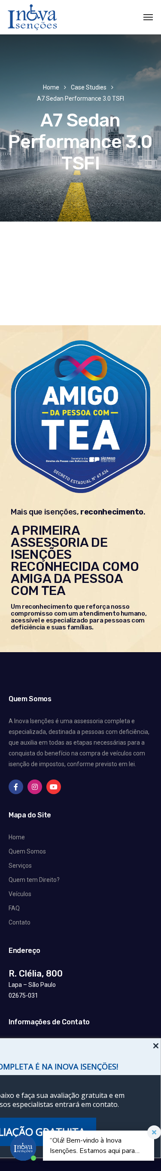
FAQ (14, 908)
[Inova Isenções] (32, 17)
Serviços (20, 865)
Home (51, 87)
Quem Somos (27, 851)
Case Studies (88, 87)
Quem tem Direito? (34, 879)
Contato (19, 922)
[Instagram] (34, 787)
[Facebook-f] (16, 787)
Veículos (20, 894)
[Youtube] (53, 787)
